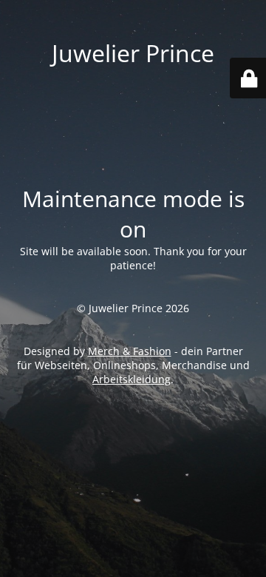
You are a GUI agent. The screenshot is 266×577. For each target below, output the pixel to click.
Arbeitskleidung (131, 379)
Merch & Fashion (129, 351)
